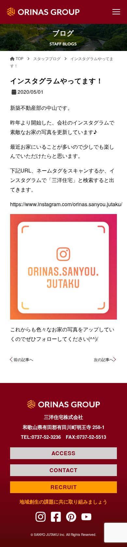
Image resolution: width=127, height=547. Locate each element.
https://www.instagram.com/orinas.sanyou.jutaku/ (66, 204)
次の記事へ (103, 359)
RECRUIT (63, 487)
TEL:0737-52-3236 (41, 437)
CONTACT (63, 470)
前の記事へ (23, 359)
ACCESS (63, 453)
